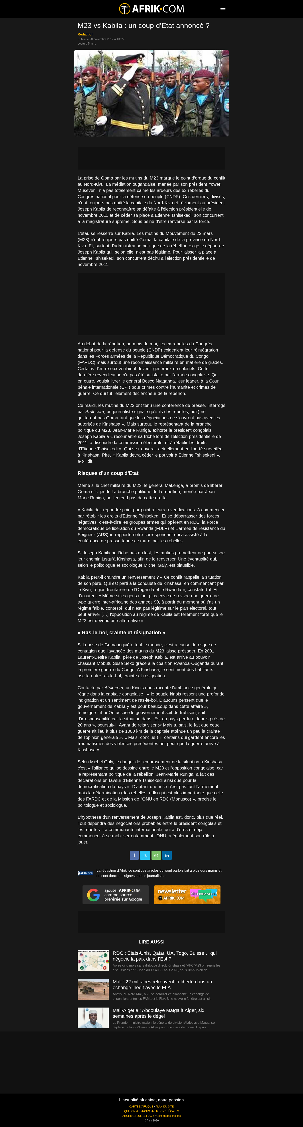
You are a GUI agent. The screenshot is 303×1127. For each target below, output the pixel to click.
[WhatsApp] (156, 855)
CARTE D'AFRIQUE (141, 1106)
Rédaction (85, 34)
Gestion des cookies (168, 1115)
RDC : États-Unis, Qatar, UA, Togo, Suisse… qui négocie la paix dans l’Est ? (165, 956)
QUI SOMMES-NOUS (137, 1111)
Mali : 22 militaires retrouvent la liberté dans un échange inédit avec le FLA (162, 984)
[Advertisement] (151, 158)
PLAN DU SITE (164, 1106)
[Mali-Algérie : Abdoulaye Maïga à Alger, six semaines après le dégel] (93, 1018)
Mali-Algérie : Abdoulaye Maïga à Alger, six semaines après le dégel (158, 1013)
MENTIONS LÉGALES (165, 1111)
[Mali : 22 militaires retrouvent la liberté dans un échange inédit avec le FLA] (93, 989)
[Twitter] (145, 855)
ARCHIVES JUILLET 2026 (138, 1115)
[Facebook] (134, 855)
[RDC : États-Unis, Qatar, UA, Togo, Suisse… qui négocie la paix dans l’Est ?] (93, 961)
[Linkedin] (167, 855)
